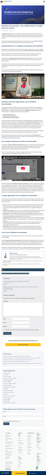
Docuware (6, 381)
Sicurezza (6, 399)
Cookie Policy (8, 467)
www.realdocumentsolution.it (8, 266)
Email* (4, 416)
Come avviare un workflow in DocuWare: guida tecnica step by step (17, 356)
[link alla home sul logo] (6, 1)
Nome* (4, 411)
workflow (17, 273)
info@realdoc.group (9, 448)
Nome (4, 318)
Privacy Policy (8, 465)
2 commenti (11, 30)
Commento (5, 301)
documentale (4, 273)
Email (4, 322)
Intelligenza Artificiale (8, 392)
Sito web (5, 326)
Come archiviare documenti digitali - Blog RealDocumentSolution (16, 281)
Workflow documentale (8, 402)
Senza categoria (7, 397)
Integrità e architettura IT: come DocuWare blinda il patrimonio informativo (18, 359)
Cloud (5, 374)
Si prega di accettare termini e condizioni (12, 421)
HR (4, 388)
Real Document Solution (9, 395)
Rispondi (5, 284)
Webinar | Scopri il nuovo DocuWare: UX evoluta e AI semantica (16, 361)
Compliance (6, 376)
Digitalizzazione (7, 380)
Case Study (6, 373)
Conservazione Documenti (9, 378)
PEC (5, 393)
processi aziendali (11, 273)
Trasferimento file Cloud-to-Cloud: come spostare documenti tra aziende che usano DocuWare (22, 358)
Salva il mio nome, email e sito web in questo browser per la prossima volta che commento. (22, 329)
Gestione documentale (8, 387)
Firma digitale (7, 385)
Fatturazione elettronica (9, 383)
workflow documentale (24, 273)
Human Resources (7, 390)
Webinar (6, 400)
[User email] (2, 269)
